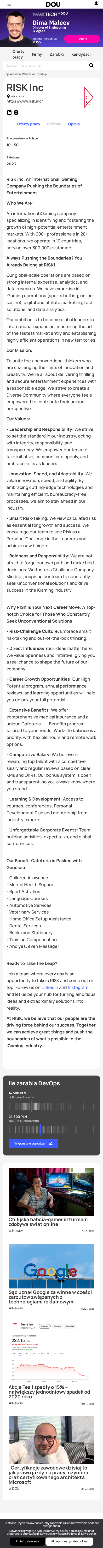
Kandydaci (81, 54)
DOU (15, 1488)
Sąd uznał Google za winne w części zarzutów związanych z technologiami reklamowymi (50, 1297)
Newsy (17, 1230)
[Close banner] (100, 9)
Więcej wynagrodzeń (30, 1143)
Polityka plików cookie (81, 1534)
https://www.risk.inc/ (24, 101)
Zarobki (57, 54)
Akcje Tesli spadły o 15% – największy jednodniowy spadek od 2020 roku (49, 1392)
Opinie (74, 124)
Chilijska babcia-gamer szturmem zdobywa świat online (48, 1221)
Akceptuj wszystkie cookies (69, 1541)
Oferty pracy (18, 54)
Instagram (78, 987)
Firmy (37, 54)
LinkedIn (49, 987)
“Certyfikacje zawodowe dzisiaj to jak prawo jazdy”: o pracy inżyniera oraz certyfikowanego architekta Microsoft (48, 1474)
